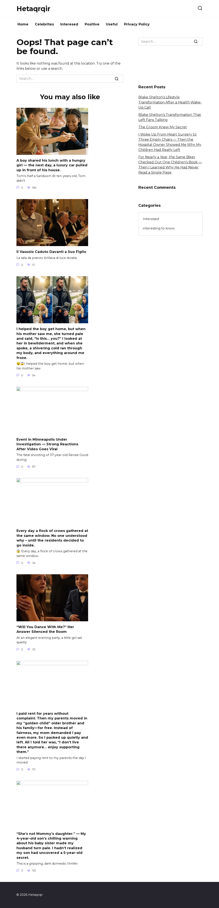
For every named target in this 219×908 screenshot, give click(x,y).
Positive (92, 24)
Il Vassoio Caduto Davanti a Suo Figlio (51, 252)
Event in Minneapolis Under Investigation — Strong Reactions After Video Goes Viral (47, 444)
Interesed (69, 24)
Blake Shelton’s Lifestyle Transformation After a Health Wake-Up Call (170, 102)
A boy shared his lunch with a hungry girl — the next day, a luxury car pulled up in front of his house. (51, 165)
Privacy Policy (137, 24)
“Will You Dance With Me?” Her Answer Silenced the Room (45, 629)
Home (23, 24)
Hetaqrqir (33, 8)
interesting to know (159, 228)
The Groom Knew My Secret (162, 127)
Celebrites (44, 24)
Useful (112, 24)
